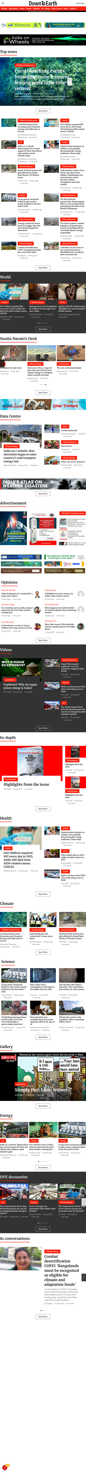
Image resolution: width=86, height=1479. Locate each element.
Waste (29, 9)
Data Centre (57, 9)
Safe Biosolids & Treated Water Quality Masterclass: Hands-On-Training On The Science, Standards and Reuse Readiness (72, 523)
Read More (43, 392)
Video (65, 9)
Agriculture (13, 9)
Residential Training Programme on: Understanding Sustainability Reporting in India (76, 534)
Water (22, 9)
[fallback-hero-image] (9, 129)
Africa (47, 9)
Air (42, 9)
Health (4, 9)
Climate (36, 9)
